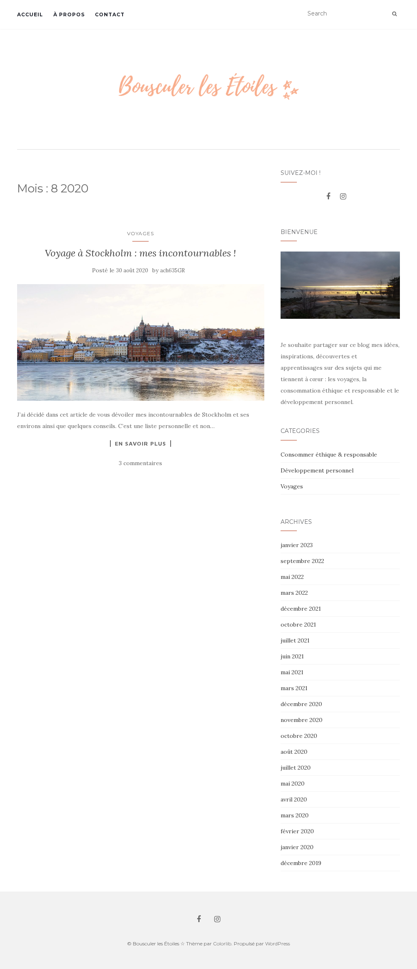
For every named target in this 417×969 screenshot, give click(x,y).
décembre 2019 (301, 863)
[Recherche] (394, 14)
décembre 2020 (301, 704)
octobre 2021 (298, 624)
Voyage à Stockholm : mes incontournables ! (140, 253)
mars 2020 (295, 815)
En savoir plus (140, 443)
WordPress (277, 943)
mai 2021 (292, 672)
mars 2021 (294, 688)
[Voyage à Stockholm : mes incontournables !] (140, 342)
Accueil (30, 14)
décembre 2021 (301, 608)
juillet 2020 (296, 767)
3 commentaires (140, 463)
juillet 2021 (295, 640)
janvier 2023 (297, 545)
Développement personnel (317, 470)
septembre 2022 (302, 561)
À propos (69, 14)
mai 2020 (293, 783)
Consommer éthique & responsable (329, 454)
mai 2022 (292, 577)
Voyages (140, 233)
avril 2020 (294, 799)
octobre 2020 (299, 735)
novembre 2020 (302, 720)
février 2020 (297, 831)
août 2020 (294, 751)
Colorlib (222, 943)
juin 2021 (292, 656)
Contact (110, 14)
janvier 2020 (297, 847)
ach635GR (172, 270)
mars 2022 (294, 592)
